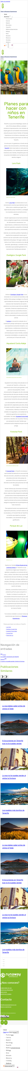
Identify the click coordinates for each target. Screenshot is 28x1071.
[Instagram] (4, 1016)
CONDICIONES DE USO (6, 988)
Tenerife (8, 27)
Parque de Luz (9, 635)
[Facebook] (2, 1016)
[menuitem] (5, 45)
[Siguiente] (6, 676)
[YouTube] (8, 1016)
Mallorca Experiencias (12, 29)
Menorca (8, 37)
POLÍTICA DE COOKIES (6, 994)
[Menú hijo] (8, 45)
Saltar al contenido (5, 1)
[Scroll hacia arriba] (2, 1022)
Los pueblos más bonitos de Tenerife (10, 655)
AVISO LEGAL (4, 992)
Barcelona (8, 25)
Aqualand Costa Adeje (11, 631)
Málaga (8, 31)
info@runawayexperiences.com (8, 1005)
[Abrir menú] (2, 58)
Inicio (5, 14)
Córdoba (8, 40)
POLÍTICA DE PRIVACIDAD (7, 990)
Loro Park (12, 203)
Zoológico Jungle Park (17, 294)
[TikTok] (6, 1016)
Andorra (8, 42)
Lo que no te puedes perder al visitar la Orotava (12, 660)
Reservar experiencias (6, 1007)
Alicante (8, 35)
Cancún (8, 20)
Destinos (6, 1032)
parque (9, 321)
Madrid (8, 23)
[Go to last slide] (2, 676)
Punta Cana (9, 18)
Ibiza (7, 33)
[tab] (3, 959)
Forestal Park (10, 471)
